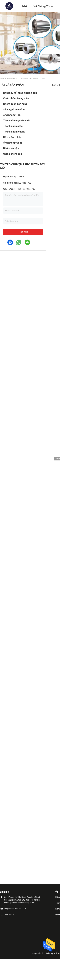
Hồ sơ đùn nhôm (12, 137)
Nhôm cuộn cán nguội (15, 103)
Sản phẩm (12, 78)
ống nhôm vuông (12, 142)
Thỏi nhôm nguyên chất (16, 120)
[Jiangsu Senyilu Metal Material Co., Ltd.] (9, 6)
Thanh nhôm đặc (13, 126)
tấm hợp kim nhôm (14, 109)
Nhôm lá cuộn (11, 148)
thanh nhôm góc (12, 153)
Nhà (2, 78)
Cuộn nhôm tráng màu (16, 98)
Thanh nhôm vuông (14, 131)
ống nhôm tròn (11, 115)
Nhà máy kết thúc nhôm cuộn (20, 92)
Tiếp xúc (23, 231)
